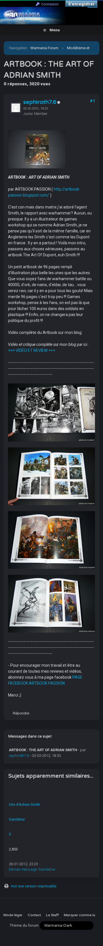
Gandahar (17, 819)
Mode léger (13, 915)
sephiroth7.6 (39, 102)
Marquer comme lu (79, 915)
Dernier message (23, 869)
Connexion (49, 4)
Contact (34, 915)
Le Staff (52, 915)
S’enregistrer (81, 4)
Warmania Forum (44, 48)
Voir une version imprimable (33, 886)
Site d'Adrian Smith (24, 804)
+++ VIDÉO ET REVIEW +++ (31, 350)
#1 (92, 101)
